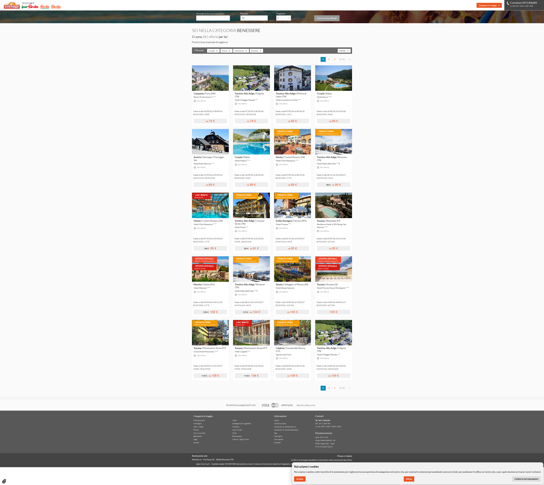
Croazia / (324, 93)
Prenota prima (199, 420)
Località (211, 50)
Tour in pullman (199, 433)
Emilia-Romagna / (291, 221)
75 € (210, 121)
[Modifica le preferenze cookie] (4, 481)
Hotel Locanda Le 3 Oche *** (288, 100)
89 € (210, 184)
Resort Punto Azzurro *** (205, 97)
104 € (251, 312)
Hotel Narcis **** (324, 97)
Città (234, 433)
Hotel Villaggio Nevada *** (246, 100)
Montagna (197, 424)
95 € (292, 248)
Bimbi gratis (237, 436)
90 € (333, 184)
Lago (195, 439)
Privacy (340, 456)
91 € (251, 248)
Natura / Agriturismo (240, 439)
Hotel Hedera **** (242, 161)
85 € (292, 121)
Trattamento (239, 50)
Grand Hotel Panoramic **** (206, 351)
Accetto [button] (299, 479)
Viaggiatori (280, 14)
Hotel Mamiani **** (202, 288)
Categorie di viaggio (488, 5)
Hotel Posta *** (241, 227)
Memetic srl (197, 460)
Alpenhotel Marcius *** (204, 164)
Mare (234, 420)
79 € (251, 121)
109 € (292, 375)
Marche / (204, 284)
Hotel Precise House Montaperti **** (333, 288)
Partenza (244, 14)
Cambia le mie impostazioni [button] (526, 479)
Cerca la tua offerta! (327, 18)
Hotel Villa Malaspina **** (287, 161)
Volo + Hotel (198, 427)
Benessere (197, 436)
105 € (292, 312)
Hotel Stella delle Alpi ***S (328, 164)
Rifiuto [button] (409, 479)
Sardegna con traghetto (241, 424)
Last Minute (237, 430)
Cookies (348, 456)
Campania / (204, 93)
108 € (210, 375)
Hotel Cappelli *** (242, 351)
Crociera (235, 427)
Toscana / (328, 221)
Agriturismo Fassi (283, 354)
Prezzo (225, 50)
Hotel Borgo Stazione (285, 288)
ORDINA (342, 50)
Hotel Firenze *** (283, 224)
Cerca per (210, 14)
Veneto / (290, 157)
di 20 (342, 59)
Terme (195, 430)
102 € (210, 312)
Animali (196, 443)
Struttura (254, 50)
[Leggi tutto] (210, 78)
